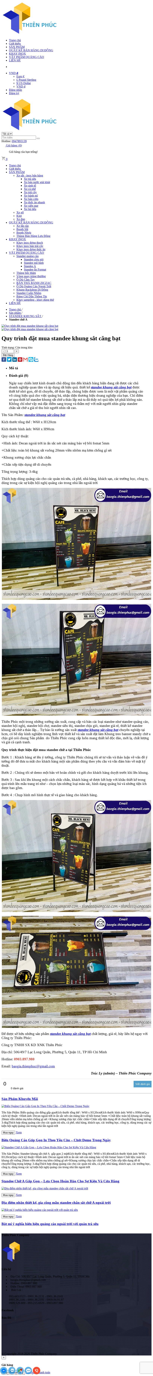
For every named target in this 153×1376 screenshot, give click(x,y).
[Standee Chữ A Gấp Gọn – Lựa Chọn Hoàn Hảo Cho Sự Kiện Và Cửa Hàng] (48, 1147)
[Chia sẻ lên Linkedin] (14, 360)
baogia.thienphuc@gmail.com (33, 1066)
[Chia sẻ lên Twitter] (9, 360)
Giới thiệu (15, 43)
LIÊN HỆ (15, 60)
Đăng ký (14, 93)
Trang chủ (15, 40)
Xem (19, 1132)
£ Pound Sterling (26, 79)
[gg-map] (20, 1373)
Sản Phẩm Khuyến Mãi (19, 1099)
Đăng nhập (15, 89)
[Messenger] (4, 1373)
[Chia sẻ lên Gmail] (25, 360)
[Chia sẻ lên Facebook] (3, 360)
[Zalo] (12, 1373)
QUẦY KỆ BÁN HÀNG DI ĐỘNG (31, 50)
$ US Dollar (23, 83)
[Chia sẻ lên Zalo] (36, 360)
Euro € (20, 76)
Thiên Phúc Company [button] (15, 1235)
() (14, 145)
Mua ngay (8, 1132)
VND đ (20, 86)
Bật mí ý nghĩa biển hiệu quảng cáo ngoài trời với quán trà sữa (50, 1224)
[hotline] (36, 1373)
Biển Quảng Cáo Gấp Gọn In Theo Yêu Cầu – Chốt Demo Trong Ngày (56, 1140)
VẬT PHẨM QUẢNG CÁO (26, 57)
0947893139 (19, 141)
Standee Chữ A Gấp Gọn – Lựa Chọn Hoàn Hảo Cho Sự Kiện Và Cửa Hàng (60, 1181)
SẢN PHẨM (17, 47)
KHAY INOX (17, 53)
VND (13, 73)
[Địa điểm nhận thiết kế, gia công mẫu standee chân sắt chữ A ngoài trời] (44, 1188)
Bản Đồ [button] (6, 1317)
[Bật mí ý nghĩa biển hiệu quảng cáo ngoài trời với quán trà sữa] (39, 1209)
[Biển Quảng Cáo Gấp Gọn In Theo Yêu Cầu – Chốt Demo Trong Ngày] (45, 1106)
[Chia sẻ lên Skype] (31, 360)
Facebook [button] (7, 1310)
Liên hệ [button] (6, 1269)
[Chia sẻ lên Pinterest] (20, 360)
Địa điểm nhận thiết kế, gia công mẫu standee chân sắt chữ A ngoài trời (56, 1203)
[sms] (29, 1373)
